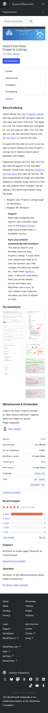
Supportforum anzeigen (14, 561)
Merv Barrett (13, 53)
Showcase (30, 601)
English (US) (40, 473)
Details (8, 71)
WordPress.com (12, 646)
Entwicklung (11, 91)
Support (9, 98)
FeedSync (29, 271)
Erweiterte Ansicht (12, 492)
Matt (6, 651)
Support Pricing (27, 225)
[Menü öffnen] (43, 4)
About (6, 601)
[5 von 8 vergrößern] (41, 347)
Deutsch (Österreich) (19, 672)
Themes (29, 606)
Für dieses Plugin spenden (15, 585)
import (41, 479)
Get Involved (31, 624)
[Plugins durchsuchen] (31, 21)
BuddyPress (10, 660)
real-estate (35, 485)
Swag (29, 638)
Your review (8, 537)
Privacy (6, 615)
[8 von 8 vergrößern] (41, 392)
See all (42, 537)
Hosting (6, 610)
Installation (10, 85)
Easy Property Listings (32, 114)
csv (35, 479)
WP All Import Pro (11, 138)
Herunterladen (11, 61)
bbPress (8, 656)
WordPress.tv (11, 638)
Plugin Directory (10, 12)
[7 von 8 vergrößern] (41, 379)
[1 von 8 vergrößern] (19, 315)
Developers (8, 633)
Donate (30, 633)
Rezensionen (11, 78)
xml (43, 485)
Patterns (29, 615)
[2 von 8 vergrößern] (19, 328)
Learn (5, 624)
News (5, 606)
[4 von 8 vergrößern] (41, 315)
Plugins (28, 610)
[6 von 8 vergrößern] (41, 361)
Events (28, 628)
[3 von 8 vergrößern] (19, 347)
